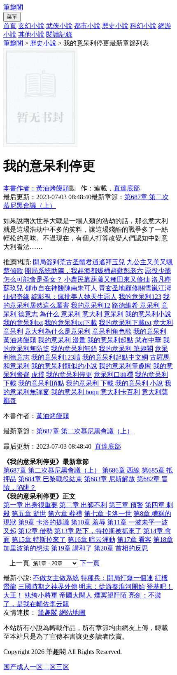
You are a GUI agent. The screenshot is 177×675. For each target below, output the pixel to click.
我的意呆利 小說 (139, 383)
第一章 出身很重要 (30, 504)
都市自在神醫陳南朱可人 (61, 288)
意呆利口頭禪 (113, 374)
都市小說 (87, 25)
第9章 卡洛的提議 (43, 522)
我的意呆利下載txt (125, 322)
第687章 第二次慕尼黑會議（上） (84, 431)
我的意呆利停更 (69, 374)
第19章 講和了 (71, 548)
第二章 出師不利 (83, 504)
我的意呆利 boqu (75, 391)
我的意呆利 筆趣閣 (126, 348)
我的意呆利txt (23, 322)
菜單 (12, 17)
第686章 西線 (121, 470)
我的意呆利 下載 (90, 383)
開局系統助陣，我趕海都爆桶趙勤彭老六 (84, 270)
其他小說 (31, 34)
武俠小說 (59, 25)
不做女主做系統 (56, 577)
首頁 (9, 25)
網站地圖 (72, 612)
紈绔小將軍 (41, 595)
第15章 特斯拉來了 (39, 539)
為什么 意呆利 (60, 314)
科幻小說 (143, 25)
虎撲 (37, 374)
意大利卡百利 (120, 391)
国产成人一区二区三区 (36, 666)
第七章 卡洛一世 (108, 513)
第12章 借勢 (35, 530)
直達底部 (127, 188)
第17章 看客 (134, 539)
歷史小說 (115, 25)
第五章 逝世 (29, 513)
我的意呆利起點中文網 (115, 357)
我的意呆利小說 (148, 314)
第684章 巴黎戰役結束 (50, 478)
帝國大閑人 (75, 595)
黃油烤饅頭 (52, 415)
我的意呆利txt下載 (70, 322)
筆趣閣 (13, 7)
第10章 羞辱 (88, 522)
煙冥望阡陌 (110, 595)
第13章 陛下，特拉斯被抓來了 (98, 530)
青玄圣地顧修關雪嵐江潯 (135, 288)
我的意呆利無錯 (74, 348)
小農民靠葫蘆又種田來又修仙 (107, 279)
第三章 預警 (126, 504)
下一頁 (90, 563)
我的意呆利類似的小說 (64, 365)
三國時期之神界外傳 (47, 586)
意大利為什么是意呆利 (58, 331)
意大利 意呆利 (102, 314)
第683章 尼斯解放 (109, 478)
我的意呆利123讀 (56, 357)
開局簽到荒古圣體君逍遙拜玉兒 (79, 262)
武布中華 (148, 339)
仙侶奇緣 (16, 296)
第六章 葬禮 (65, 513)
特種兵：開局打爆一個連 (117, 577)
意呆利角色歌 (112, 331)
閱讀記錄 (59, 34)
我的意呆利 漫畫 (62, 339)
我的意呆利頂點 (41, 383)
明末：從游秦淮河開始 (112, 586)
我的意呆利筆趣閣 (125, 365)
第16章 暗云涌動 (91, 539)
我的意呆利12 (90, 305)
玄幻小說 (31, 25)
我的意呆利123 (140, 296)
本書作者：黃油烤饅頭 (36, 188)
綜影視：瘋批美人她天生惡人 (74, 296)
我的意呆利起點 (110, 339)
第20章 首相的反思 (121, 548)
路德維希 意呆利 (136, 305)
